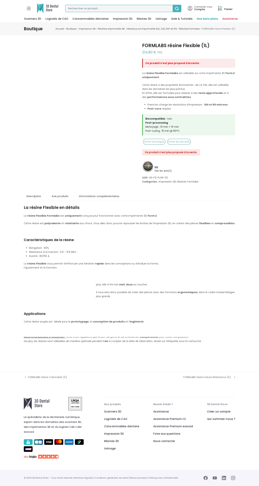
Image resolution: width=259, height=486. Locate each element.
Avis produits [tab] (60, 196)
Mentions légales (83, 477)
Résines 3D (144, 19)
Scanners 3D (32, 19)
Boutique (71, 28)
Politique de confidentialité (163, 477)
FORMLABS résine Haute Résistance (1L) (207, 377)
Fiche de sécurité (179, 141)
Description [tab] (33, 196)
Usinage (161, 19)
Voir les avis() (163, 170)
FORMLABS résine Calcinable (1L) (45, 377)
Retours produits (138, 477)
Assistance (230, 19)
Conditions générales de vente (111, 477)
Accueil (60, 28)
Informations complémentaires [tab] (99, 196)
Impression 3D (122, 19)
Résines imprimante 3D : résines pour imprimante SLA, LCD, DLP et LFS (137, 28)
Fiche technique (154, 141)
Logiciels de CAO (56, 19)
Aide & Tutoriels (182, 19)
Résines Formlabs (189, 28)
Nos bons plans (207, 19)
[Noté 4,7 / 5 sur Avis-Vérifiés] (54, 457)
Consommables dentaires (90, 19)
